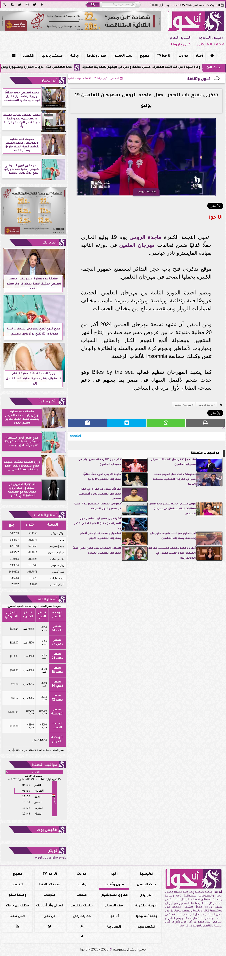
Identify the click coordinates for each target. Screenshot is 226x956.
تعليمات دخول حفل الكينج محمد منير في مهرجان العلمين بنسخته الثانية (174, 479)
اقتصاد (28, 56)
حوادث (183, 56)
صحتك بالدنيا (52, 56)
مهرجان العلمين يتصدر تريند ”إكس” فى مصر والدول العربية (97, 506)
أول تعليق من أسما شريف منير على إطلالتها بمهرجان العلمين (173, 536)
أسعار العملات (44, 515)
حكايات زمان (82, 916)
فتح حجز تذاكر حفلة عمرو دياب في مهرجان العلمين (99, 462)
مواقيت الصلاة (44, 765)
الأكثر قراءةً (48, 402)
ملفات (82, 895)
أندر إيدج (146, 895)
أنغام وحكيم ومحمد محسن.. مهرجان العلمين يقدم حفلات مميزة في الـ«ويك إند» (172, 553)
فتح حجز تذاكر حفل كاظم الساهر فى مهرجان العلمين (173, 462)
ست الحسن (122, 56)
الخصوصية (146, 927)
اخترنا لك (49, 243)
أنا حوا (114, 916)
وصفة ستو (17, 895)
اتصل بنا (114, 927)
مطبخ (144, 56)
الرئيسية (146, 874)
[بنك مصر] (80, 21)
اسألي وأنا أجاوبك (49, 906)
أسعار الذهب (46, 600)
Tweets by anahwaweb (49, 858)
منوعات (50, 895)
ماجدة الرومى (146, 237)
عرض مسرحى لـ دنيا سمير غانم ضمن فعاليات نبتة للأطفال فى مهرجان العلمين (172, 509)
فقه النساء (114, 906)
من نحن (50, 916)
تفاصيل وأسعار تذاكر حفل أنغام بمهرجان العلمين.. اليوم (100, 536)
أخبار (199, 56)
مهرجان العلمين (137, 245)
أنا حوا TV (164, 56)
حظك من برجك (17, 906)
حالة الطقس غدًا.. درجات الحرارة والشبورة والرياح (61, 67)
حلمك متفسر (82, 906)
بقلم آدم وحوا (146, 916)
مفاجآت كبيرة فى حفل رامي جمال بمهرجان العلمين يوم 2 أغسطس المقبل (99, 494)
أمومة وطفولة (146, 906)
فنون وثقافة (96, 56)
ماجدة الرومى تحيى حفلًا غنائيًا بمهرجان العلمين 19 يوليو (102, 477)
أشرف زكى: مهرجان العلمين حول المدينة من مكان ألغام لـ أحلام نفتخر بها (97, 523)
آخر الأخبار (49, 81)
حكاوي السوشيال (114, 895)
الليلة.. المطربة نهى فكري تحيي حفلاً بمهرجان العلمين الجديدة (97, 551)
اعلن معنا (17, 916)
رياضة (74, 56)
